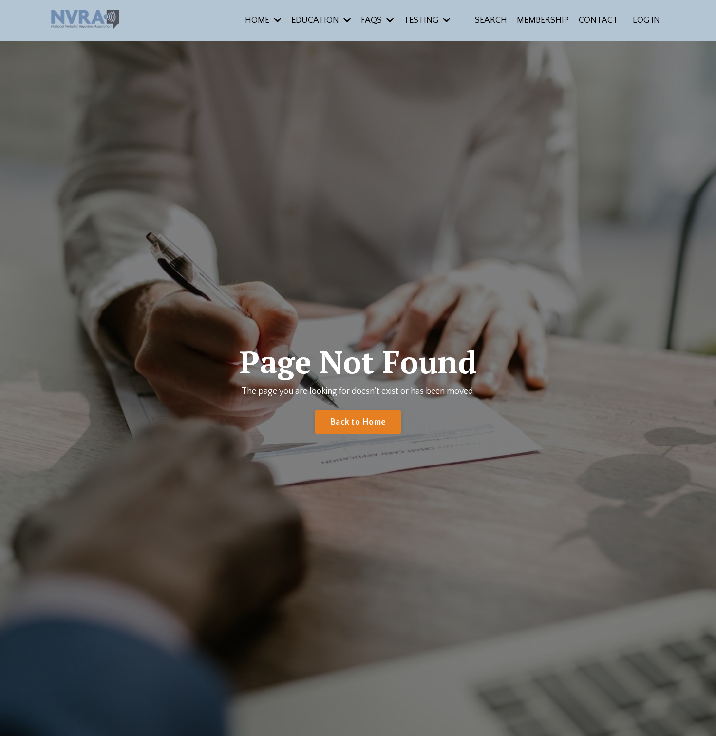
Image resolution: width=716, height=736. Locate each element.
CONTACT (598, 20)
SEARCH (491, 20)
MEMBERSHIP (543, 20)
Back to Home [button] (358, 422)
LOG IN (646, 20)
